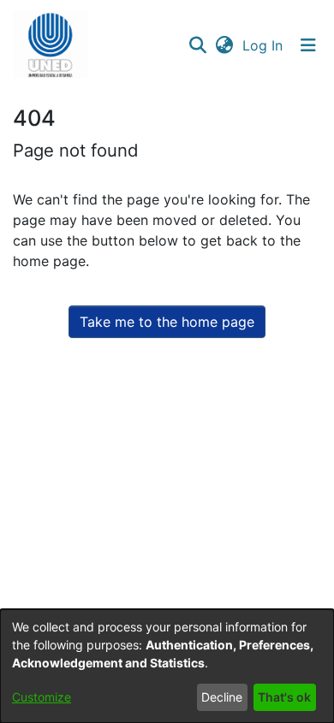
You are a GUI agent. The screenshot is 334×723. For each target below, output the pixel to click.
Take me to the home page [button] (167, 321)
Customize (41, 697)
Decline (221, 697)
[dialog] (167, 666)
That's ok (284, 697)
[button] (50, 45)
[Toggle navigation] (308, 45)
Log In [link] (263, 45)
